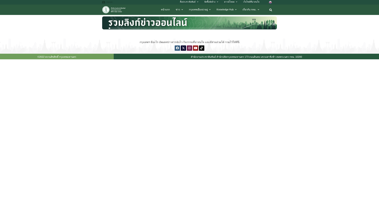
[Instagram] (189, 48)
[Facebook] (177, 48)
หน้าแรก (165, 9)
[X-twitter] (183, 48)
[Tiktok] (201, 48)
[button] (270, 10)
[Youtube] (195, 48)
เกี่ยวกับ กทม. (249, 9)
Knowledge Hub (225, 9)
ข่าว (178, 9)
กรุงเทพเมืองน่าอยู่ (198, 9)
